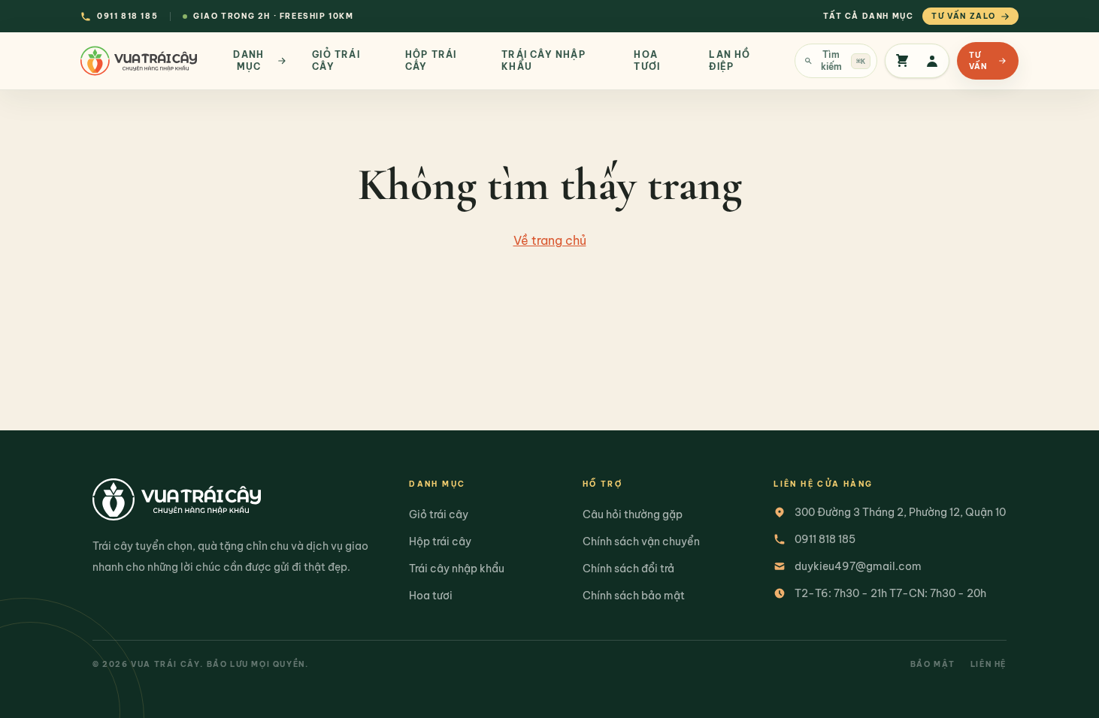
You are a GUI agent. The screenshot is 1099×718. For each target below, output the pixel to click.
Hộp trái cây (440, 541)
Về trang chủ (549, 240)
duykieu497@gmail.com (858, 566)
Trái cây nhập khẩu (456, 568)
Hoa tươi (431, 595)
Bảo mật (932, 664)
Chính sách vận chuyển (641, 541)
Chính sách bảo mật (634, 595)
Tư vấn (978, 60)
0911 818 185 (825, 539)
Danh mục (248, 60)
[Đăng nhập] (932, 61)
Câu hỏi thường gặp (633, 514)
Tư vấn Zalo (963, 16)
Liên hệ (988, 664)
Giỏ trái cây (438, 514)
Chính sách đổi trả (628, 568)
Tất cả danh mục (868, 16)
